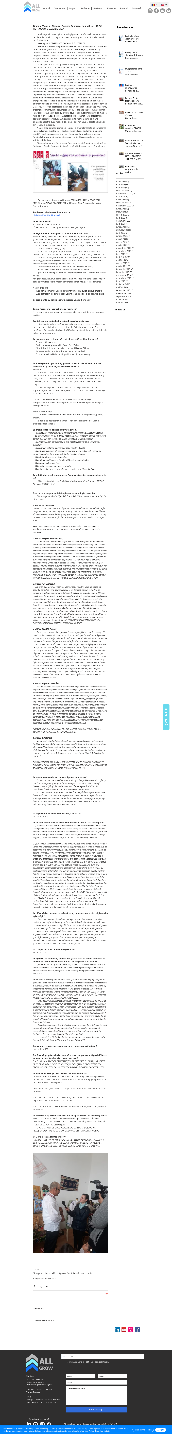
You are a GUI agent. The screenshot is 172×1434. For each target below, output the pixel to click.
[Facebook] (156, 10)
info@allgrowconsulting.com (42, 1384)
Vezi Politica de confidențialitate (97, 1431)
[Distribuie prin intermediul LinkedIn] (46, 1286)
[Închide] (168, 1429)
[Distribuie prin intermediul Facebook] (34, 1286)
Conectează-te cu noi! (38, 1419)
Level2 (76, 1273)
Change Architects (41, 1273)
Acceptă (160, 1429)
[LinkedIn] (162, 10)
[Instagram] (150, 10)
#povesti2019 (65, 1273)
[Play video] (70, 172)
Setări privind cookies (143, 1429)
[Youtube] (124, 1329)
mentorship (86, 1273)
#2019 (55, 1273)
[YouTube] (168, 10)
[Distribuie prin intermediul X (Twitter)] (40, 1286)
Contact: (30, 1376)
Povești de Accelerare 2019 (44, 1278)
